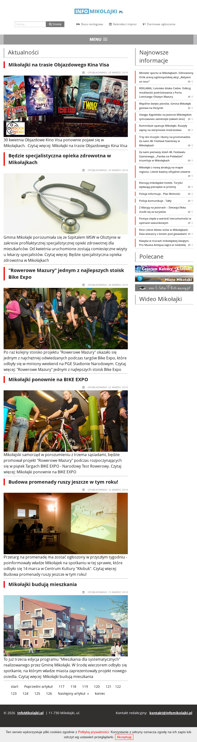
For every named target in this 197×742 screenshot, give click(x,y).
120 (97, 686)
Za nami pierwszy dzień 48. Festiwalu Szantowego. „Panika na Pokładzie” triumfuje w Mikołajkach (166, 156)
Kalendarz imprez (124, 24)
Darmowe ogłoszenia (160, 24)
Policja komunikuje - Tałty (166, 200)
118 (73, 686)
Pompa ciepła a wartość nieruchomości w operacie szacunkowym (166, 221)
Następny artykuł (71, 693)
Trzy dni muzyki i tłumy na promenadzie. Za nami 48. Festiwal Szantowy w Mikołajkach (166, 141)
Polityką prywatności (93, 732)
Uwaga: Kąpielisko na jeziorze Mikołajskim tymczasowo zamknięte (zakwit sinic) (166, 117)
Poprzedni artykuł (38, 686)
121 (108, 686)
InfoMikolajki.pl (30, 713)
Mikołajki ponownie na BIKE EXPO (48, 379)
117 (61, 686)
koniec (100, 693)
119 (85, 686)
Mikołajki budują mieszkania (42, 584)
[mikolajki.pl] (164, 278)
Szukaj (56, 24)
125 (37, 693)
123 (14, 693)
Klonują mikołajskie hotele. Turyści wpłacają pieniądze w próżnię (166, 185)
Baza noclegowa (91, 24)
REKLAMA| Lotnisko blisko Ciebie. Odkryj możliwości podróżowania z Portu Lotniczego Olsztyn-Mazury (166, 92)
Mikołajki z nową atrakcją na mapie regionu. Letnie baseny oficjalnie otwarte (166, 172)
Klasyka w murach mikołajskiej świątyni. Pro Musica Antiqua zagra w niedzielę (166, 243)
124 (25, 693)
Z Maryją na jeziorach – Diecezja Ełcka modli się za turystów (166, 210)
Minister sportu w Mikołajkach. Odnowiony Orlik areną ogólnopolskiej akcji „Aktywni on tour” (166, 77)
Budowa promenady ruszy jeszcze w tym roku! (63, 482)
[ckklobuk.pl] (164, 268)
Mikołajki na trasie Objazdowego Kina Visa (58, 64)
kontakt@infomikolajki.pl (170, 713)
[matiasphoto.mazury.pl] (164, 287)
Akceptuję (124, 737)
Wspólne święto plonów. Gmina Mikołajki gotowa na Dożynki (166, 106)
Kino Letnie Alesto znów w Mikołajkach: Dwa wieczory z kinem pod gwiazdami (166, 232)
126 (49, 693)
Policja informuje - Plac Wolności (166, 194)
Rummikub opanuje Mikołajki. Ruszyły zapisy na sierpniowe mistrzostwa (166, 128)
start (14, 686)
